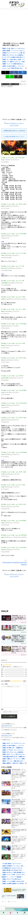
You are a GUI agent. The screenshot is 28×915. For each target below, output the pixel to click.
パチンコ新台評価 (15, 84)
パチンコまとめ (6, 84)
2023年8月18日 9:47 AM (6, 725)
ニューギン (23, 84)
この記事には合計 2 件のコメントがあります (14, 130)
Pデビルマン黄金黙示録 (7, 86)
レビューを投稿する (9, 716)
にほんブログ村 (14, 125)
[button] (18, 76)
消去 (24, 681)
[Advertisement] (14, 26)
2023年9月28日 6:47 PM (6, 735)
